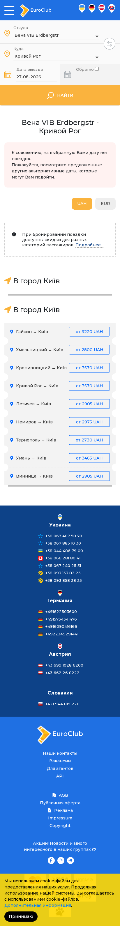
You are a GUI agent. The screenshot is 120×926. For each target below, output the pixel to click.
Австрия (60, 654)
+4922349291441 (61, 634)
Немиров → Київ (59, 422)
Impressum (60, 818)
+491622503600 (61, 611)
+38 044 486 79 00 (64, 550)
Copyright (60, 825)
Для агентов (60, 768)
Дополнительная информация (37, 905)
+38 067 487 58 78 (63, 535)
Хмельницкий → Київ (59, 349)
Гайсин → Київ (59, 331)
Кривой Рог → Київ (59, 385)
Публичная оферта (60, 802)
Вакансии (60, 761)
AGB (63, 795)
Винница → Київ (59, 476)
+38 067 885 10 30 (63, 543)
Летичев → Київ (59, 404)
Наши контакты (60, 753)
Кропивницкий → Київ (59, 367)
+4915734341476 (61, 619)
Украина (60, 525)
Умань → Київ (59, 458)
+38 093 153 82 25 (63, 572)
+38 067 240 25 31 (63, 565)
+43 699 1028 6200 (64, 665)
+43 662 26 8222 (62, 672)
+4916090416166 (61, 626)
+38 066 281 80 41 (62, 558)
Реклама (63, 810)
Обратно (85, 69)
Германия (60, 600)
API (60, 776)
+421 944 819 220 (62, 703)
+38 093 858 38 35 (63, 580)
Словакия (60, 693)
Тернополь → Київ (59, 440)
